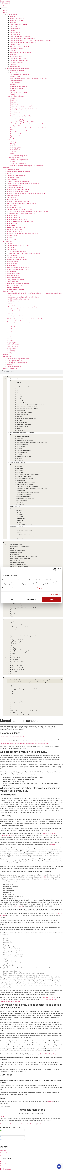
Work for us (10, 337)
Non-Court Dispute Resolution (19, 46)
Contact (12, 30)
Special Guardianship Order (15, 321)
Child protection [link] (47, 848)
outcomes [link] (26, 1043)
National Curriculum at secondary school (19, 209)
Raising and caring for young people (18, 68)
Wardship (13, 64)
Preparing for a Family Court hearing (18, 267)
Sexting (12, 154)
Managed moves (12, 205)
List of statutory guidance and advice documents (22, 203)
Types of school (11, 239)
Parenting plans (11, 265)
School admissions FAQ (14, 217)
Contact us (10, 333)
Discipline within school (14, 185)
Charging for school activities (16, 175)
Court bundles (11, 247)
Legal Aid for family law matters (20, 36)
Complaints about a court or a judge (18, 245)
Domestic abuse (15, 32)
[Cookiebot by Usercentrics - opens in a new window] (54, 569)
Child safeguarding (12, 140)
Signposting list (11, 343)
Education (6, 167)
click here (50, 1101)
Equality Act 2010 (47, 997)
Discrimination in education (15, 187)
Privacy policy (19, 1124)
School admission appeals (15, 315)
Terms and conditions (6, 1124)
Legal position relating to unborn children (23, 42)
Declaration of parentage (14, 305)
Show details (54, 594)
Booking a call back (13, 331)
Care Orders (13, 100)
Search (2, 370)
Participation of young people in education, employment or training (27, 211)
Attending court (8, 241)
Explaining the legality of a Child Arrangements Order (23, 253)
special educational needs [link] (26, 1011)
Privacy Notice (11, 349)
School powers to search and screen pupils (20, 221)
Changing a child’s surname (18, 24)
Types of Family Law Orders (15, 279)
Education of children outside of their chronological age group (26, 193)
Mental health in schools (14, 207)
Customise (30, 599)
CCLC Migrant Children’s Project (17, 362)
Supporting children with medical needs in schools (22, 233)
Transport (10, 237)
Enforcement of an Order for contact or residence (22, 307)
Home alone (13, 118)
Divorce (12, 162)
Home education (12, 197)
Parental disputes (12, 14)
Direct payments (15, 114)
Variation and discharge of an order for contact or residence (25, 323)
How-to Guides (8, 291)
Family (5, 12)
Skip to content (5, 1)
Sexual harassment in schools (16, 227)
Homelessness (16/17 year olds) (19, 74)
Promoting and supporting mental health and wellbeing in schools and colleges (24, 743)
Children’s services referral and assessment (23, 108)
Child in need (14, 104)
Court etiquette (11, 249)
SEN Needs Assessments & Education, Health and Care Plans (25, 319)
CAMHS (52, 844)
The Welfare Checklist (13, 277)
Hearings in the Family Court (15, 257)
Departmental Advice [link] (29, 833)
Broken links (10, 341)
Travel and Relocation (16, 62)
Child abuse (13, 26)
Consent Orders (15, 28)
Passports (13, 50)
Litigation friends (12, 263)
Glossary (9, 353)
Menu (4, 5)
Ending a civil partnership (18, 164)
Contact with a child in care (18, 110)
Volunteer (9, 335)
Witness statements (13, 287)
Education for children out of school (18, 189)
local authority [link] (54, 1049)
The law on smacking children (19, 60)
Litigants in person (12, 261)
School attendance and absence (16, 219)
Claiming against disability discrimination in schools (23, 297)
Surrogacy (13, 90)
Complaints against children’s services (18, 299)
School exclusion (12, 223)
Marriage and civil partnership (19, 160)
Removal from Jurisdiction (15, 311)
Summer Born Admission (14, 231)
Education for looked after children (21, 116)
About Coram (11, 329)
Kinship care (13, 72)
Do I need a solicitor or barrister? (17, 251)
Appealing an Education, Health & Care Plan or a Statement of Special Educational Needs (34, 293)
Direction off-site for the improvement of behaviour (23, 183)
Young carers (14, 138)
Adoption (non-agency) (17, 20)
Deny (11, 599)
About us (6, 325)
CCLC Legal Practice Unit (14, 361)
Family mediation (15, 34)
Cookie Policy (11, 351)
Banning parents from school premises (18, 171)
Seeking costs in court (14, 273)
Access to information (17, 18)
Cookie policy (41, 1124)
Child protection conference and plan (21, 106)
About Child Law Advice (14, 327)
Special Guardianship (16, 56)
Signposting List (15, 66)
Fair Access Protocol (13, 195)
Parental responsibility (17, 48)
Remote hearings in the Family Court (18, 269)
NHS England (18, 906)
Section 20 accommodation (18, 86)
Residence (13, 54)
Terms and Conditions (13, 345)
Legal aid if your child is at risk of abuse (22, 38)
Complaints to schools (14, 177)
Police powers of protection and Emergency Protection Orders (29, 128)
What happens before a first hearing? (18, 283)
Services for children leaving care (20, 134)
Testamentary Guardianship (18, 58)
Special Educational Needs (15, 229)
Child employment (15, 148)
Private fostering (15, 82)
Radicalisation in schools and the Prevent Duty (21, 213)
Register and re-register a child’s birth (21, 52)
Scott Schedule (11, 271)
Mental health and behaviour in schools (12, 737)
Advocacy (13, 22)
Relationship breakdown (14, 158)
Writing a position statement (15, 289)
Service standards (30, 1124)
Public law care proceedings (18, 130)
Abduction (13, 16)
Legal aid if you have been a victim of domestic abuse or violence (30, 40)
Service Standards (12, 347)
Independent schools (13, 199)
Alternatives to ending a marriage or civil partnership (26, 165)
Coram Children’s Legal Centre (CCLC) (19, 359)
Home (5, 10)
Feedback (10, 339)
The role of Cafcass (13, 275)
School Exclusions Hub (10, 368)
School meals (11, 225)
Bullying (12, 144)
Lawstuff (9, 364)
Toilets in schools (12, 235)
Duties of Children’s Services (15, 96)
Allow (51, 599)
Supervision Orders (16, 136)
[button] (31, 8)
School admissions (12, 215)
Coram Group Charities (14, 366)
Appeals (9, 243)
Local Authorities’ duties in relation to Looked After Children (28, 78)
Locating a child (15, 44)
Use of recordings (12, 281)
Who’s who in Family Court (15, 285)
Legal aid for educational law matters (18, 201)
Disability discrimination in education (18, 181)
